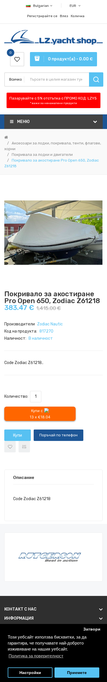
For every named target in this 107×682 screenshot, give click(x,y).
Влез (64, 16)
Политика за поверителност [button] (36, 655)
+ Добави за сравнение (24, 446)
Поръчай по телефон (58, 435)
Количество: (17, 396)
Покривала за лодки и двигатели (42, 154)
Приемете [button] (77, 673)
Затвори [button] (91, 629)
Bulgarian (41, 6)
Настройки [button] (30, 673)
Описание (23, 477)
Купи (17, 435)
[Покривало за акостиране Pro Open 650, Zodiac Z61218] (53, 232)
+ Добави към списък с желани (10, 446)
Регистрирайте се (42, 16)
